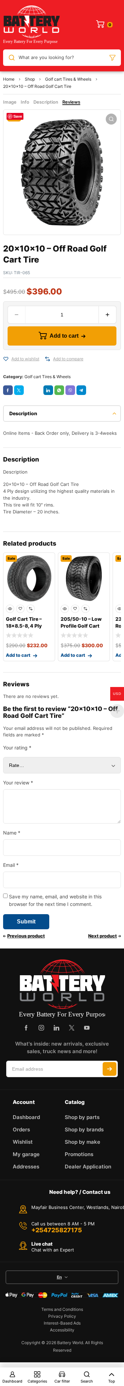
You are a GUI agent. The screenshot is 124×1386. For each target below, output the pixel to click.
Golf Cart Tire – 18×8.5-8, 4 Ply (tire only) (24, 626)
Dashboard (12, 1381)
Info (25, 102)
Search (87, 1381)
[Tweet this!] (19, 390)
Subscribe (109, 1069)
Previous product (26, 936)
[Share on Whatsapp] (59, 390)
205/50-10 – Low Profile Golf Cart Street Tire (81, 626)
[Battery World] (31, 24)
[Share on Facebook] (8, 390)
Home (8, 79)
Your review (18, 782)
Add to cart (64, 336)
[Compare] (47, 359)
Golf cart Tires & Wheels (68, 79)
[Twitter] (72, 1028)
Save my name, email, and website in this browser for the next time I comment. (55, 900)
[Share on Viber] (70, 390)
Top (111, 1381)
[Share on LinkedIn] (48, 390)
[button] (111, 119)
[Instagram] (41, 1028)
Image (10, 102)
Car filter (62, 1381)
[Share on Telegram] (81, 390)
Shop (30, 79)
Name (11, 833)
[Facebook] (26, 1028)
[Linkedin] (56, 1028)
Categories (37, 1381)
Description (45, 102)
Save (17, 116)
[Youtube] (87, 1028)
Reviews (71, 102)
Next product (102, 936)
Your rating (17, 747)
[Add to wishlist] (6, 359)
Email (11, 865)
